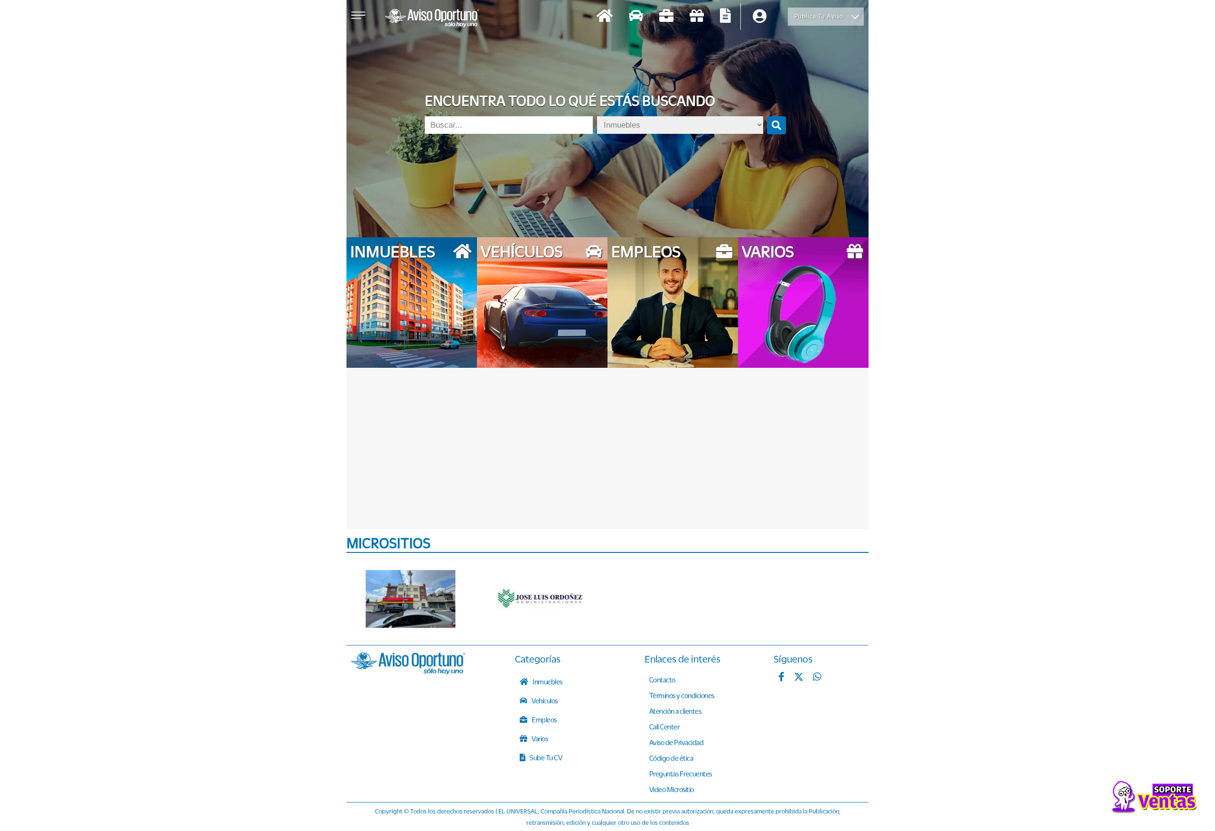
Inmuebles (547, 681)
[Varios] (697, 17)
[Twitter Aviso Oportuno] (799, 677)
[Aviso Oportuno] (408, 671)
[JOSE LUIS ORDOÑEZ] (541, 599)
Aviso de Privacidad (676, 742)
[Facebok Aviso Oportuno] (781, 677)
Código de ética (671, 758)
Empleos (544, 719)
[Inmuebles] (605, 17)
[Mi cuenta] (759, 17)
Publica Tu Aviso (818, 16)
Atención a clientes (675, 711)
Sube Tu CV (545, 757)
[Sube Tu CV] (725, 17)
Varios (539, 738)
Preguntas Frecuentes (680, 773)
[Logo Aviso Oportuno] (431, 19)
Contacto (662, 679)
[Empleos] (666, 17)
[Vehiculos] (636, 17)
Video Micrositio (671, 789)
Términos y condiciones (681, 695)
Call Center (664, 726)
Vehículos (544, 700)
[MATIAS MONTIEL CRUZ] (410, 599)
